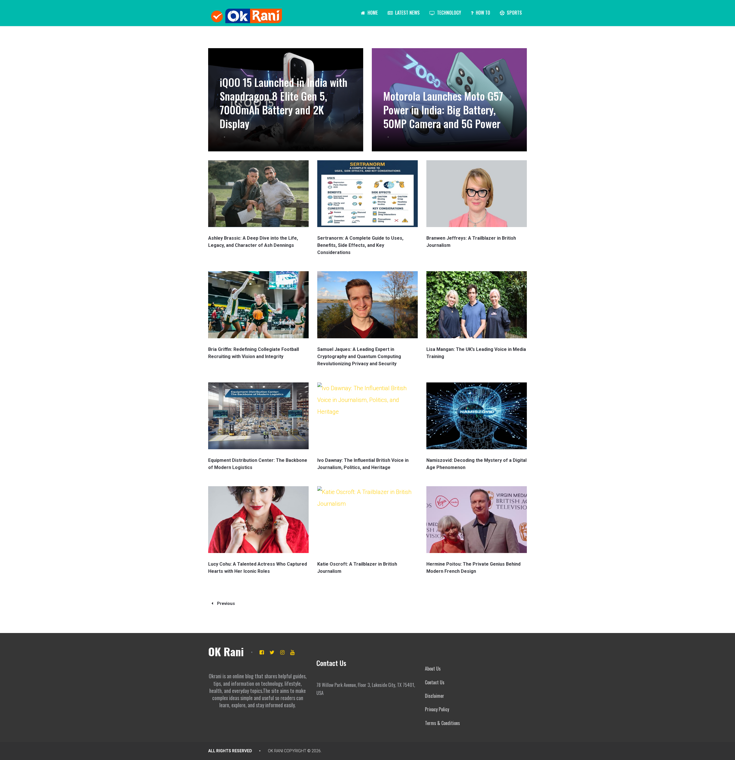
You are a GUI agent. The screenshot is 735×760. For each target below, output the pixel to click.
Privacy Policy (437, 709)
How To (482, 12)
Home (372, 12)
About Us (433, 668)
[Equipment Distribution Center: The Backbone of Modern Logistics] (258, 415)
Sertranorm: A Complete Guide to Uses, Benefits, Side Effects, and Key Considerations (360, 245)
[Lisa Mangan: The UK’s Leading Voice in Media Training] (476, 304)
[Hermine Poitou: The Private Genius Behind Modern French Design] (476, 519)
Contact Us (434, 682)
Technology (448, 12)
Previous (225, 603)
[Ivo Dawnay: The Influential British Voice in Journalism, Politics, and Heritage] (367, 415)
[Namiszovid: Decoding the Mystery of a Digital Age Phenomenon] (476, 415)
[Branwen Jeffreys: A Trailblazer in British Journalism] (476, 193)
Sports (514, 12)
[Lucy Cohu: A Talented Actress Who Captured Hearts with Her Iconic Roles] (258, 519)
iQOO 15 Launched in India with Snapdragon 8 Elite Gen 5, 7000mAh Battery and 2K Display (283, 102)
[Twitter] (272, 652)
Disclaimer (434, 695)
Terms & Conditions (442, 723)
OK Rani (226, 651)
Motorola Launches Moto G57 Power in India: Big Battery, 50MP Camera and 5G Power (443, 109)
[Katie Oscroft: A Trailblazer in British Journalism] (367, 519)
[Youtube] (292, 652)
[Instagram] (282, 652)
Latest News (407, 12)
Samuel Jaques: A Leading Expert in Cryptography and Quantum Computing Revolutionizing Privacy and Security (359, 356)
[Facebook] (262, 652)
